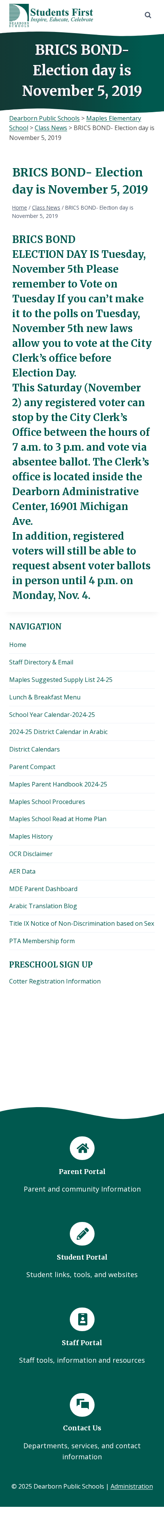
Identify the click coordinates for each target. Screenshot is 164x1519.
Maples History (31, 836)
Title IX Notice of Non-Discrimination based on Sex (81, 923)
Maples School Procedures (47, 802)
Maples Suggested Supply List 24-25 (61, 679)
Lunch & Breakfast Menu (44, 697)
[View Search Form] (148, 15)
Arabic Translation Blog (43, 906)
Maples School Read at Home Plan (57, 819)
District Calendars (34, 749)
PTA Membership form (42, 941)
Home (17, 644)
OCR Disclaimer (31, 854)
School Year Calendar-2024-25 (52, 714)
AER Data (22, 871)
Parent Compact (32, 767)
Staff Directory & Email (41, 662)
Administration (132, 1486)
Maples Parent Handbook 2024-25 (58, 784)
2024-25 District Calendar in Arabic (58, 732)
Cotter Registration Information (55, 981)
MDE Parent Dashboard (43, 889)
